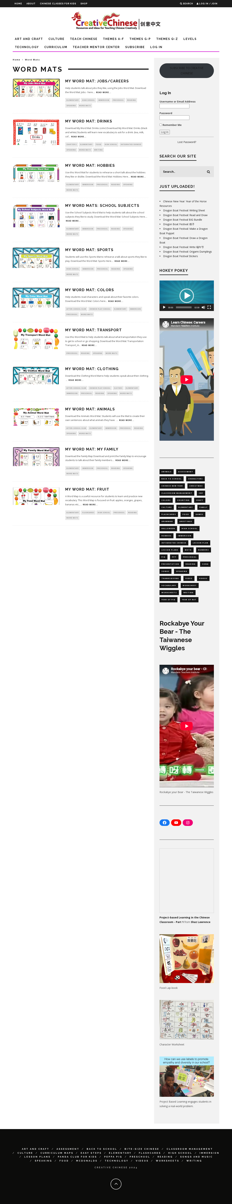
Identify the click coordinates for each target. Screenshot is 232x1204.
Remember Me (172, 125)
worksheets (169, 592)
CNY (201, 493)
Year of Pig (168, 599)
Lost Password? (186, 142)
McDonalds (87, 1161)
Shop (84, 3)
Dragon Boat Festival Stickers (180, 256)
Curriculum (55, 47)
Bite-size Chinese (142, 1149)
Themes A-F (113, 39)
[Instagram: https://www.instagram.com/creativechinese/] (188, 822)
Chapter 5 (72, 144)
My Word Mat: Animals (90, 409)
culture (166, 507)
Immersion (103, 100)
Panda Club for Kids (77, 1157)
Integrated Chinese (131, 144)
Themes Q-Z (167, 39)
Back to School (102, 1149)
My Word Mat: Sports (89, 250)
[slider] (184, 307)
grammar (167, 521)
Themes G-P (140, 39)
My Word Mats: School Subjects (102, 205)
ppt (174, 557)
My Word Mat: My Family (92, 449)
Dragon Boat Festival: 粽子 (178, 224)
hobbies (166, 536)
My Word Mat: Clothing (92, 369)
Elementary (73, 100)
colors (166, 500)
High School (88, 100)
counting (183, 500)
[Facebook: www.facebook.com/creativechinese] (165, 822)
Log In (156, 47)
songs (165, 571)
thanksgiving (170, 578)
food (186, 514)
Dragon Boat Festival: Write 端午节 (183, 247)
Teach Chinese (84, 39)
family (203, 507)
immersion (184, 536)
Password (166, 113)
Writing (98, 150)
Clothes (118, 388)
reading (191, 564)
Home (18, 3)
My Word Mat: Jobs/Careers (97, 81)
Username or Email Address (178, 101)
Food (98, 144)
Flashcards (88, 512)
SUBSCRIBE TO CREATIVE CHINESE (187, 70)
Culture (56, 39)
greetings (185, 521)
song (205, 564)
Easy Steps (91, 1153)
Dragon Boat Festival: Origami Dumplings (187, 251)
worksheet (190, 585)
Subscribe (135, 47)
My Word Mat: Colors (89, 290)
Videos (142, 1161)
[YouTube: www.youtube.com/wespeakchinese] (176, 822)
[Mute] (203, 307)
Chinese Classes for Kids (58, 3)
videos (203, 578)
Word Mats (85, 106)
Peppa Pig (113, 1157)
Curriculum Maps (56, 1153)
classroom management (176, 493)
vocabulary (168, 585)
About (31, 3)
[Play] (164, 307)
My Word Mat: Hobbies (90, 165)
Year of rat (189, 599)
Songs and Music (196, 1157)
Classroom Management (190, 1149)
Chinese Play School (100, 309)
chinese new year (172, 486)
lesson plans (169, 550)
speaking (181, 571)
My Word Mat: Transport (93, 330)
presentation (170, 564)
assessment (185, 471)
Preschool (118, 100)
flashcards (168, 514)
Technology (27, 47)
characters (195, 479)
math (188, 550)
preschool (190, 557)
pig (163, 557)
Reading (131, 100)
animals (166, 471)
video (188, 578)
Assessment (68, 1149)
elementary (185, 507)
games (199, 514)
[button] (186, 295)
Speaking (71, 106)
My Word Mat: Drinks (88, 121)
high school (190, 528)
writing (188, 592)
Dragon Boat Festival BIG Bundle (182, 219)
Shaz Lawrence (200, 922)
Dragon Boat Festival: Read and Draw (185, 215)
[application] (187, 295)
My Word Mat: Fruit (87, 489)
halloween (168, 528)
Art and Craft (29, 39)
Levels (190, 39)
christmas (196, 486)
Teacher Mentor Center (96, 47)
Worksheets (167, 1161)
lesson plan (200, 543)
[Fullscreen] (209, 307)
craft (199, 500)
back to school (171, 479)
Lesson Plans (37, 1157)
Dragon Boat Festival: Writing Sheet (184, 210)
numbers (203, 550)
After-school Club (76, 309)
